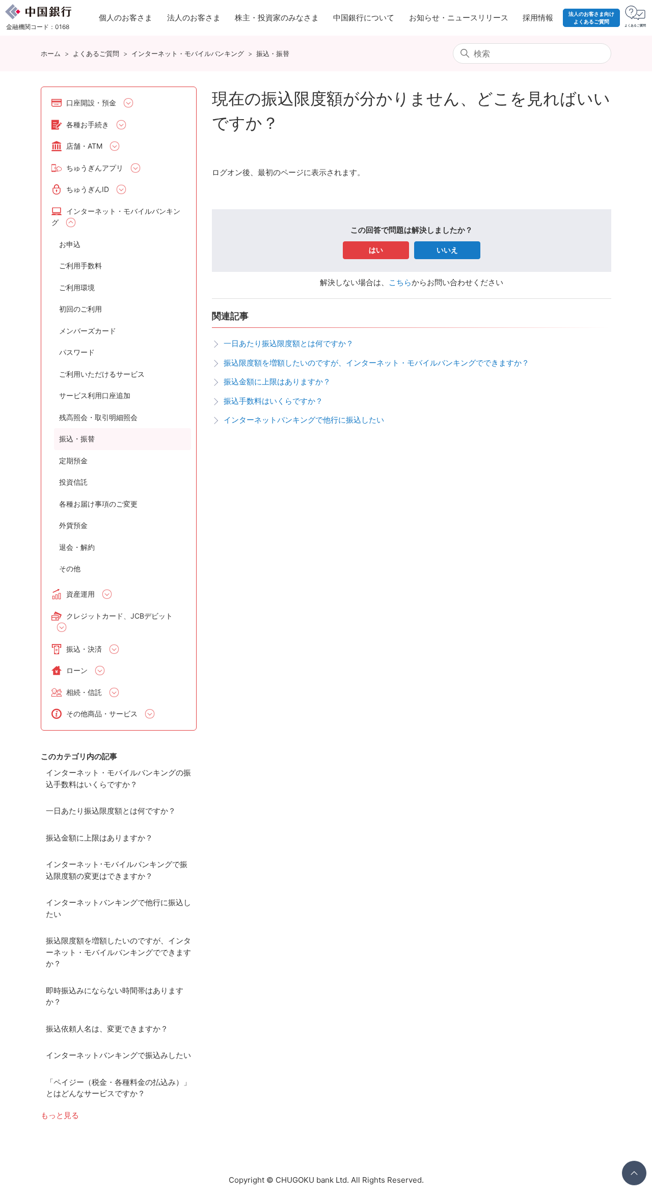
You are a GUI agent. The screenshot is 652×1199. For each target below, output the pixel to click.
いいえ (447, 249)
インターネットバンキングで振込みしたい (118, 1055)
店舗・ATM (84, 146)
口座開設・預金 (91, 102)
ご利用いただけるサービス (102, 374)
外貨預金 (73, 525)
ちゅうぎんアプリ (94, 167)
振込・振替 (272, 53)
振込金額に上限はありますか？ (99, 838)
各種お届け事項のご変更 (98, 503)
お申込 (69, 244)
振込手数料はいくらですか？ (273, 401)
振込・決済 (84, 649)
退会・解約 (77, 547)
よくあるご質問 (96, 53)
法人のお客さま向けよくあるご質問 (591, 17)
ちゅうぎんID (87, 189)
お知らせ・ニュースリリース (458, 17)
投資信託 (73, 482)
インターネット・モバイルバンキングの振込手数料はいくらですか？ (118, 778)
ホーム (51, 53)
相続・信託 (84, 692)
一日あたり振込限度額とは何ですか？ (111, 811)
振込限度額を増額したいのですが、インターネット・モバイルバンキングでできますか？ (118, 952)
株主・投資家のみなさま (277, 17)
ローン (77, 670)
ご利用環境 (77, 287)
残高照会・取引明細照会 (98, 417)
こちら (400, 282)
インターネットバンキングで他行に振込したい (118, 908)
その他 (69, 568)
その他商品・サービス (102, 713)
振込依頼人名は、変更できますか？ (107, 1029)
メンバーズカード (87, 330)
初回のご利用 (80, 308)
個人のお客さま (125, 17)
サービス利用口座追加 (94, 395)
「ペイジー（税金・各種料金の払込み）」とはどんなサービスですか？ (118, 1088)
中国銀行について (363, 17)
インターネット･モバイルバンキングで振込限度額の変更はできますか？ (116, 870)
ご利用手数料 (80, 265)
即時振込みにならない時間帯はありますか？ (114, 996)
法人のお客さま (194, 17)
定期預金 (73, 460)
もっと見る (60, 1115)
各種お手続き (87, 124)
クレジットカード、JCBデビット (119, 615)
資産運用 (80, 594)
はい (376, 249)
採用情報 (538, 17)
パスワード (77, 352)
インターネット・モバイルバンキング (187, 53)
